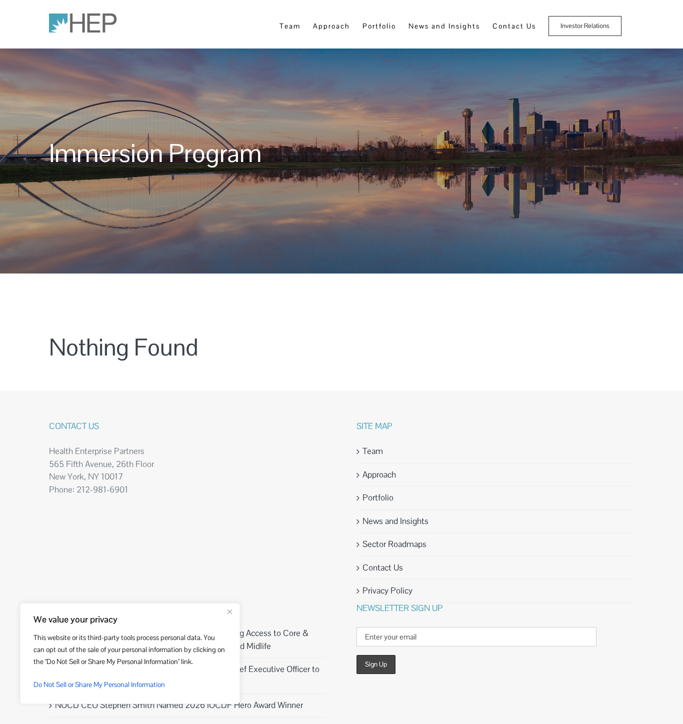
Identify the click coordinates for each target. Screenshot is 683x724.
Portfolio (378, 497)
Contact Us (382, 567)
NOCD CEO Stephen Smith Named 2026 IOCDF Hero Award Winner (179, 705)
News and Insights (395, 521)
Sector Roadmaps (394, 544)
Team (372, 451)
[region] (130, 653)
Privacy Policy (387, 590)
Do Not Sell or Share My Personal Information (99, 684)
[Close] (230, 612)
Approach (379, 474)
